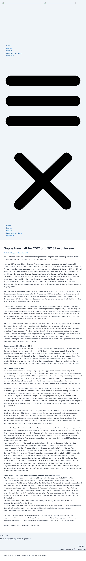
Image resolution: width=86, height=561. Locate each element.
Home (8, 46)
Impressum (10, 56)
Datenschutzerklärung (14, 53)
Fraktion (9, 48)
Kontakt (9, 51)
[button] (43, 141)
